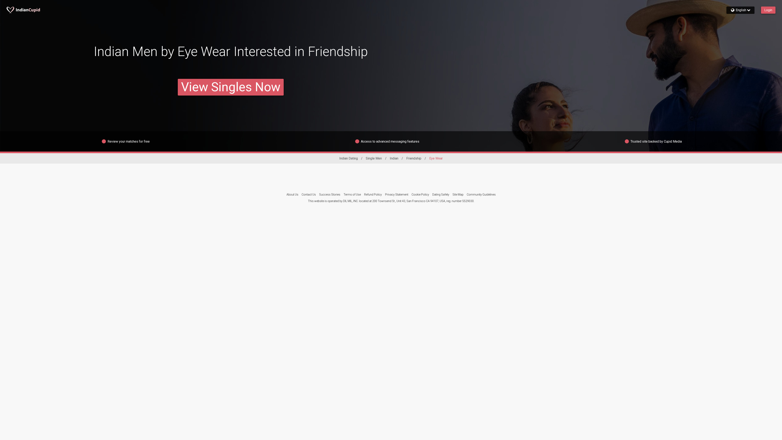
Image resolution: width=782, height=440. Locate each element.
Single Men (374, 158)
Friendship (413, 158)
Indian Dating (348, 158)
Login (768, 10)
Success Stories (329, 194)
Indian (394, 158)
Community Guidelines (481, 194)
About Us (292, 194)
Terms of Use (352, 194)
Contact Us (309, 194)
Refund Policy (373, 194)
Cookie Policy (420, 194)
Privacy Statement (396, 194)
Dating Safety (440, 194)
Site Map (458, 194)
